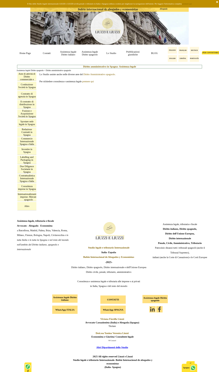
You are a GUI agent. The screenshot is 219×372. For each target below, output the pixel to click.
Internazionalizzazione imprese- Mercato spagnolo (28, 197)
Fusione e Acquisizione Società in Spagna (27, 113)
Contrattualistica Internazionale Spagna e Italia (27, 178)
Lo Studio (111, 53)
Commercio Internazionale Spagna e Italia (27, 141)
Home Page (25, 53)
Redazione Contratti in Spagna (26, 132)
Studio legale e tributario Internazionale (108, 247)
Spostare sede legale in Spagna (27, 123)
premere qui (187, 4)
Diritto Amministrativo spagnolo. (99, 74)
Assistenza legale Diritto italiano (68, 53)
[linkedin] (152, 309)
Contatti (47, 53)
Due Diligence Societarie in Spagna (27, 169)
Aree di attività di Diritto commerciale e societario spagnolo (27, 79)
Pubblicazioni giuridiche (133, 53)
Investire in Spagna (27, 150)
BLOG (154, 53)
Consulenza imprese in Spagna (27, 187)
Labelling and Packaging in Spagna (27, 160)
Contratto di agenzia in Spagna (27, 95)
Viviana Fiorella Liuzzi (112, 319)
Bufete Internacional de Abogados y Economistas (108, 257)
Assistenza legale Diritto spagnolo (90, 53)
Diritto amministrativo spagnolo (58, 70)
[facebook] (159, 309)
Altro (26, 206)
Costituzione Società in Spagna (27, 86)
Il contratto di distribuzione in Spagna (26, 104)
